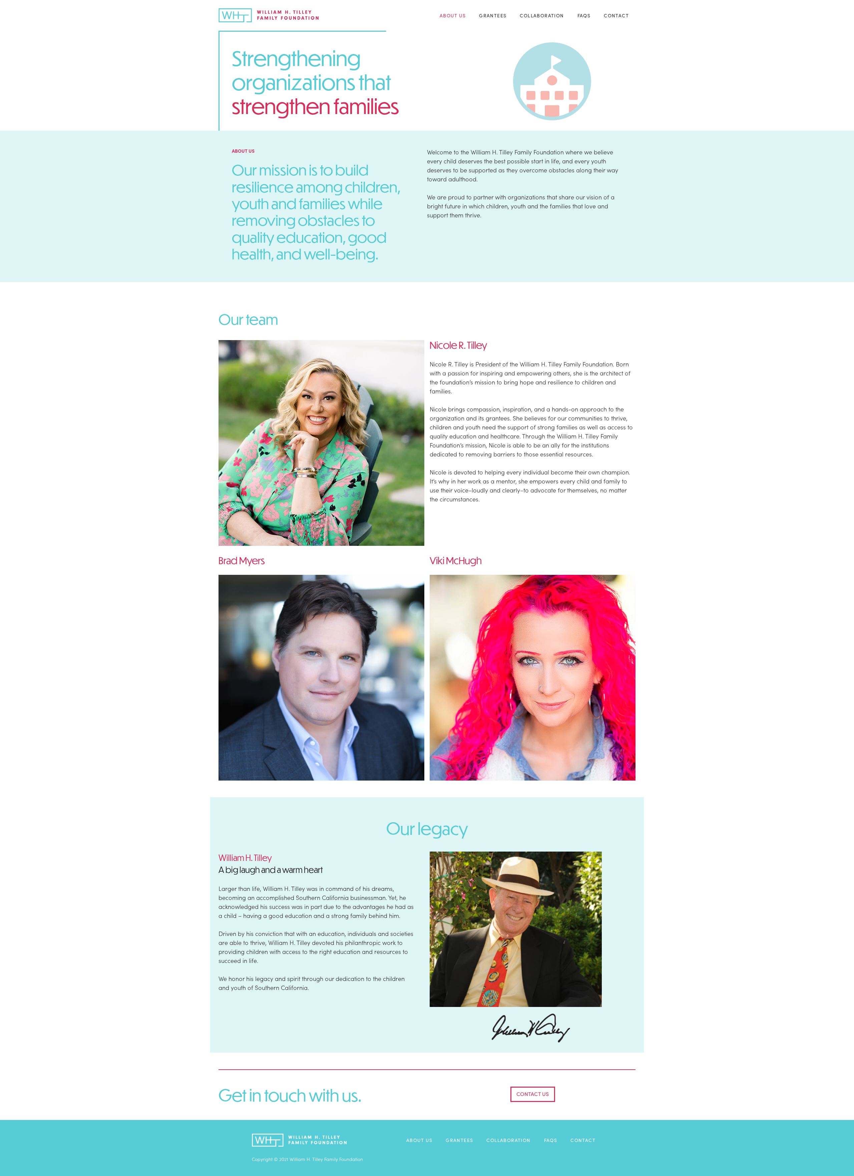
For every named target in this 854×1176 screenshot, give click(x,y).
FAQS (584, 15)
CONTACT (616, 15)
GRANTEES (492, 15)
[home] (269, 15)
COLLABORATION (542, 15)
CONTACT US (532, 1093)
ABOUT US (453, 15)
